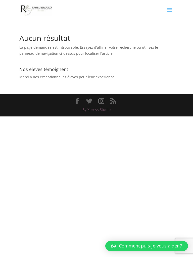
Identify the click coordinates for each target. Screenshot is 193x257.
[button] (146, 246)
